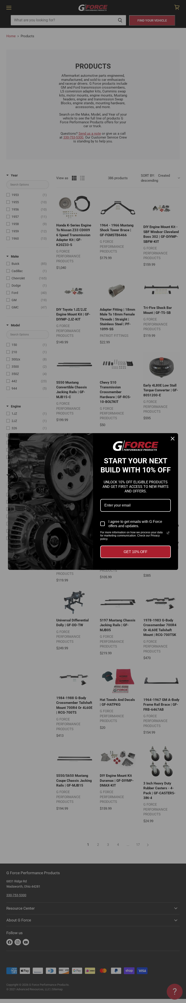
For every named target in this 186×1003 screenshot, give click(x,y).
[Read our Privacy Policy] (168, 533)
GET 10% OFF (135, 552)
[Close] (172, 438)
